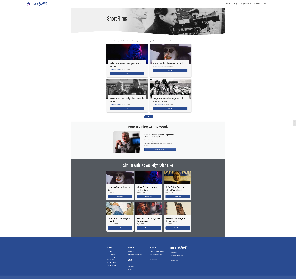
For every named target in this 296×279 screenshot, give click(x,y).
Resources (257, 4)
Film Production (157, 41)
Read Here (124, 197)
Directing (116, 41)
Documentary (178, 41)
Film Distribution (125, 41)
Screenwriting (147, 41)
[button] (231, 4)
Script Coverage (246, 4)
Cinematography (136, 41)
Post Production (168, 41)
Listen (134, 73)
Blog (235, 4)
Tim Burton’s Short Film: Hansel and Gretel (168, 63)
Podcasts (227, 4)
